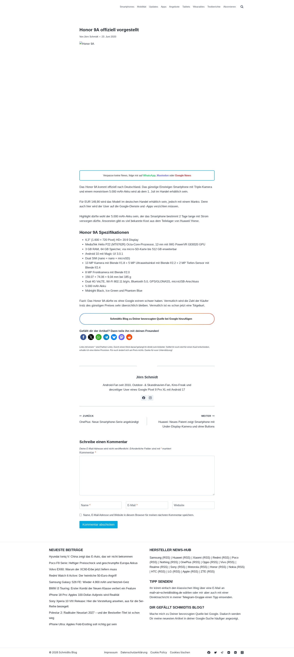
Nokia (232, 567)
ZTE (203, 571)
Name (86, 505)
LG (170, 571)
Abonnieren (229, 6)
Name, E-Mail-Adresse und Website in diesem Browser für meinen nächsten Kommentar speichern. (138, 514)
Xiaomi (197, 557)
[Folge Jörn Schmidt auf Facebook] (144, 398)
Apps (163, 6)
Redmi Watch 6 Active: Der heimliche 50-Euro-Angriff (83, 575)
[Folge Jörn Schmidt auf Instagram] (150, 398)
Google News (183, 175)
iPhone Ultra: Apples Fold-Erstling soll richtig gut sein (83, 624)
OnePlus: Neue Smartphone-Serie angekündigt (109, 419)
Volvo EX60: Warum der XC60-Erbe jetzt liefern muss (83, 569)
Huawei (177, 557)
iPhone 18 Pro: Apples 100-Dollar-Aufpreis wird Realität (84, 594)
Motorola (193, 567)
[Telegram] (222, 652)
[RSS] (235, 652)
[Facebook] (209, 652)
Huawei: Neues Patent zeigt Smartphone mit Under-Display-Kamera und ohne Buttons (186, 421)
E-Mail (132, 505)
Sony (173, 567)
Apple (186, 571)
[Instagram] (242, 652)
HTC (154, 571)
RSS (166, 557)
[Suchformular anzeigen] (242, 7)
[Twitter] (215, 652)
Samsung (155, 557)
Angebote (174, 6)
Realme (154, 567)
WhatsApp (149, 175)
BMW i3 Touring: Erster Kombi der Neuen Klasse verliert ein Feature (92, 588)
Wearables (199, 6)
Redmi (217, 557)
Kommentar (87, 452)
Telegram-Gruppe (193, 597)
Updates (153, 6)
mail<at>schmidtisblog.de (166, 592)
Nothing (164, 562)
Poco (235, 557)
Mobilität (141, 6)
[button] (83, 337)
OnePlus (186, 562)
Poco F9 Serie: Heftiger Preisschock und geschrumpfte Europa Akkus (93, 563)
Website (179, 505)
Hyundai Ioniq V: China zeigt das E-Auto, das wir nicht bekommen (91, 556)
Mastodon (163, 175)
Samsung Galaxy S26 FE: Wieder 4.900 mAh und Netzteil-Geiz (89, 582)
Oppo (205, 562)
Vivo (223, 562)
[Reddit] (229, 652)
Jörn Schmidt (91, 36)
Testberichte (213, 6)
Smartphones (127, 6)
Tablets (186, 6)
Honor (214, 567)
